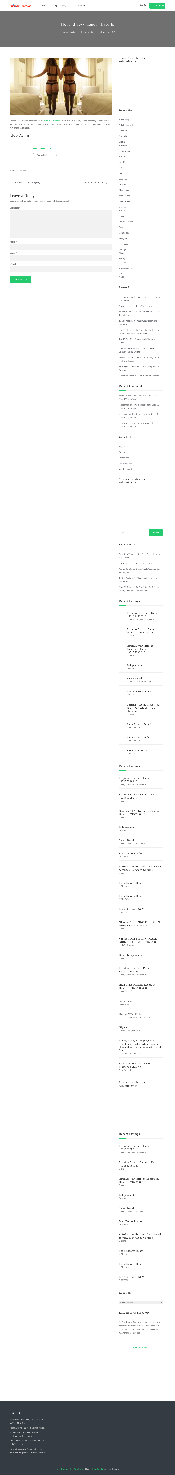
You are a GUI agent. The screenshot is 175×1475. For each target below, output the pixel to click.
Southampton (124, 196)
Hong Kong (124, 233)
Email (13, 253)
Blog (63, 5)
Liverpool (123, 179)
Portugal (122, 249)
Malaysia (123, 238)
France (122, 227)
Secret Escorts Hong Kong (95, 182)
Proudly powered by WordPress (69, 1469)
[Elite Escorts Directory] (141, 1109)
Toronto (122, 210)
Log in (122, 452)
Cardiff (122, 162)
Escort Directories (140, 1347)
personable (123, 244)
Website (13, 264)
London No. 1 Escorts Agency (27, 182)
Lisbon (122, 253)
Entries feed (124, 458)
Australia (123, 136)
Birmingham (124, 151)
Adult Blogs (124, 119)
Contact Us (83, 5)
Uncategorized (125, 268)
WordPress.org (125, 469)
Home (44, 5)
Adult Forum (124, 130)
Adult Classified (126, 125)
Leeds (121, 173)
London (23, 170)
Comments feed (125, 463)
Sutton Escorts (125, 201)
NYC (121, 277)
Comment (15, 208)
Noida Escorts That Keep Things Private (136, 306)
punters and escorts (52, 121)
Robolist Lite (97, 1469)
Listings (54, 5)
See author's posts (44, 155)
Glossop (122, 168)
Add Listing (158, 6)
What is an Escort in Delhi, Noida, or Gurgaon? (139, 376)
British (122, 142)
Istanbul (122, 262)
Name (13, 242)
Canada (122, 207)
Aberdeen (123, 145)
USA (121, 273)
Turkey (122, 259)
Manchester (124, 190)
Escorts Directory (126, 221)
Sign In (142, 5)
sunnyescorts (42, 148)
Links (71, 5)
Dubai (121, 216)
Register (122, 446)
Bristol (122, 156)
